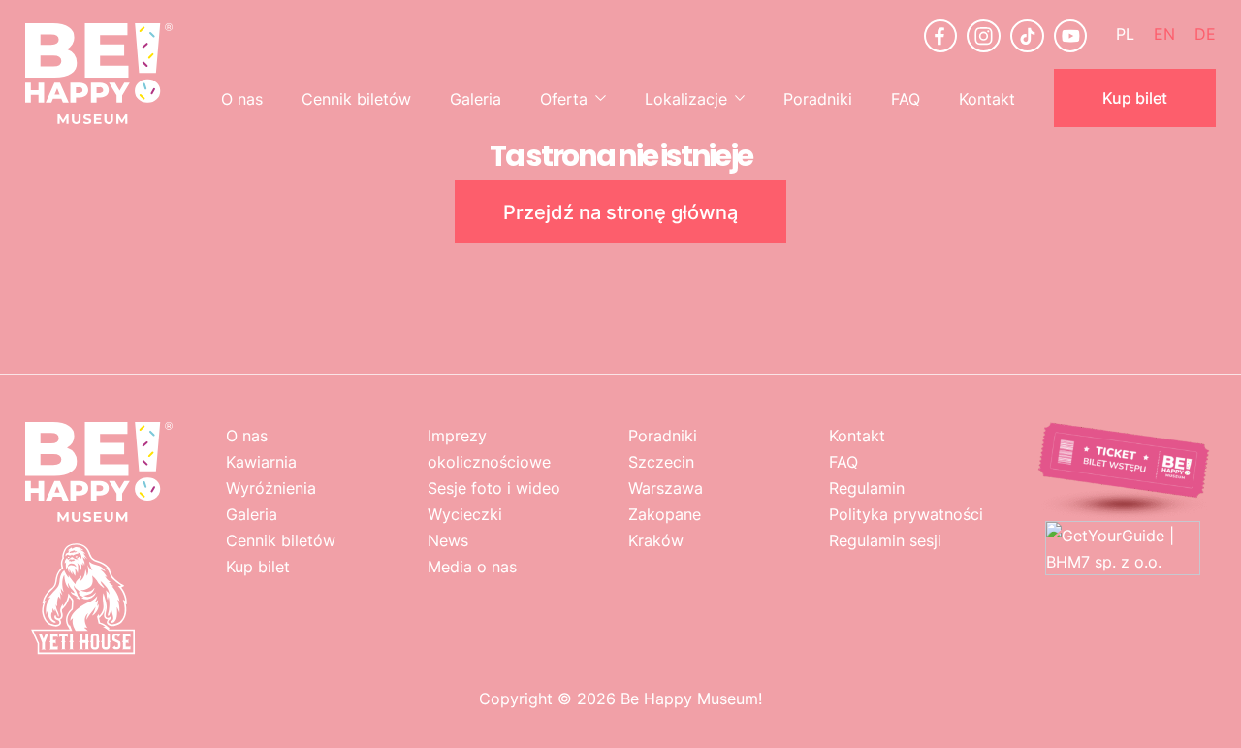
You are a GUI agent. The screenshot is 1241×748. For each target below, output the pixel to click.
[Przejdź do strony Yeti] (83, 651)
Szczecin (661, 461)
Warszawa (665, 487)
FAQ (905, 98)
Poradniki (817, 98)
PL (1125, 34)
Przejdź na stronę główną (620, 211)
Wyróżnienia (271, 487)
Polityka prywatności (906, 514)
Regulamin (867, 487)
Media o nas (472, 566)
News (448, 540)
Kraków (656, 540)
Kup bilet (1134, 97)
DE (1205, 34)
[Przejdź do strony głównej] (99, 73)
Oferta (564, 98)
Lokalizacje (686, 98)
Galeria (475, 98)
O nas (242, 98)
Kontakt (987, 98)
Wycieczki (465, 514)
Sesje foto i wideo (494, 487)
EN (1164, 34)
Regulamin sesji (885, 540)
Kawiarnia (261, 461)
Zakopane (664, 514)
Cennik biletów (356, 98)
